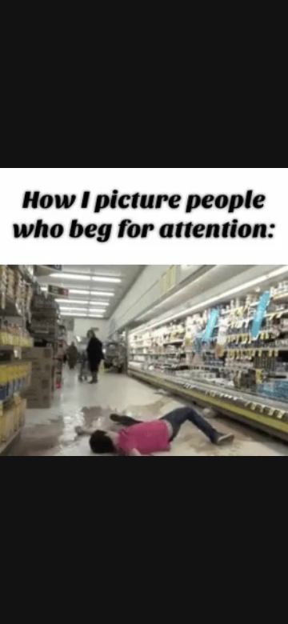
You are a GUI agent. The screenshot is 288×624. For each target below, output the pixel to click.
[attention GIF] (144, 312)
